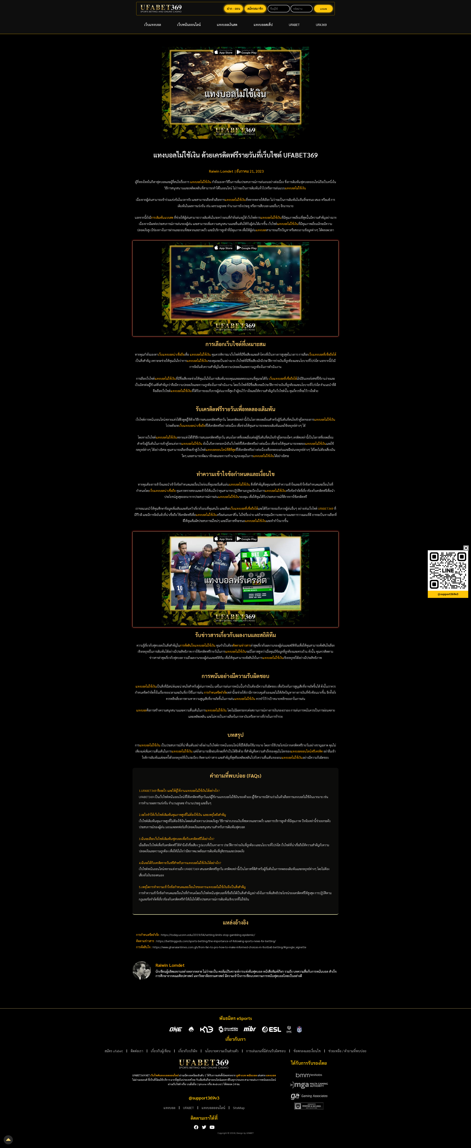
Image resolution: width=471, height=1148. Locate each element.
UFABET (294, 24)
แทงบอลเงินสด (227, 24)
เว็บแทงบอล (152, 24)
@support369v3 (204, 1098)
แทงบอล (169, 1108)
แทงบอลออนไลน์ (213, 1108)
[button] (466, 548)
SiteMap (239, 1108)
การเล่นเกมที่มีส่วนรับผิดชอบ (266, 1051)
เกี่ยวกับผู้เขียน (161, 1051)
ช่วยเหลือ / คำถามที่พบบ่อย (347, 1051)
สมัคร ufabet (114, 1051)
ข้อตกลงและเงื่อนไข (307, 1051)
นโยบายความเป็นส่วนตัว (221, 1051)
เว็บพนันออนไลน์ (189, 24)
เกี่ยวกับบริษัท (187, 1051)
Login (323, 8)
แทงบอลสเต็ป (263, 24)
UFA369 (321, 24)
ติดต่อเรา (137, 1051)
